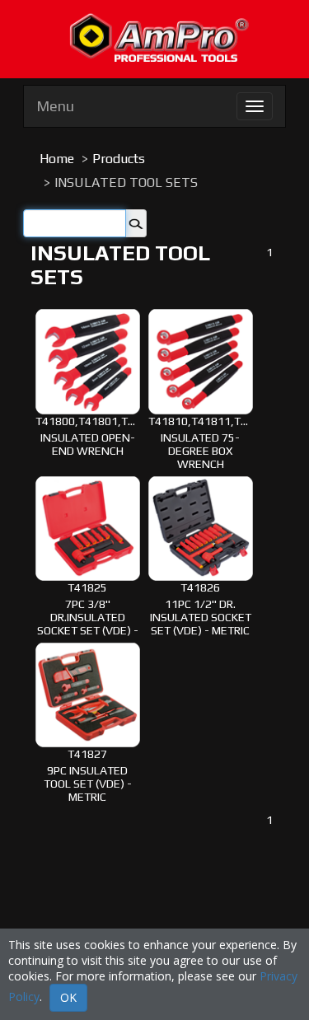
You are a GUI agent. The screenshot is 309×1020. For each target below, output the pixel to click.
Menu (55, 106)
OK (68, 997)
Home (57, 158)
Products (118, 158)
